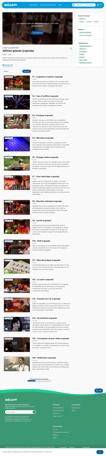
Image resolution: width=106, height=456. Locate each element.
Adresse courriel (10, 412)
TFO (60, 429)
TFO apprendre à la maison (60, 432)
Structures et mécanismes (86, 35)
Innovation (81, 57)
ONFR (60, 437)
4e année (82, 21)
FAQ (60, 5)
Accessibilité (63, 447)
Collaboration (82, 48)
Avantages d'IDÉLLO (58, 407)
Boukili (60, 435)
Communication (83, 51)
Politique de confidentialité (87, 448)
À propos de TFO (58, 410)
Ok (100, 452)
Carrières (58, 413)
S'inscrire (79, 5)
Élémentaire (82, 18)
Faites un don (58, 416)
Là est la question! (10, 48)
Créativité (81, 54)
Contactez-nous (76, 407)
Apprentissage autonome (85, 46)
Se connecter (90, 5)
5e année (89, 21)
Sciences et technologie (85, 32)
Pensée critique (83, 60)
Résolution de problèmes (85, 62)
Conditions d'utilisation (72, 448)
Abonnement (33, 5)
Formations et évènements (48, 5)
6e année (96, 21)
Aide (99, 391)
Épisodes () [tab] (7, 65)
